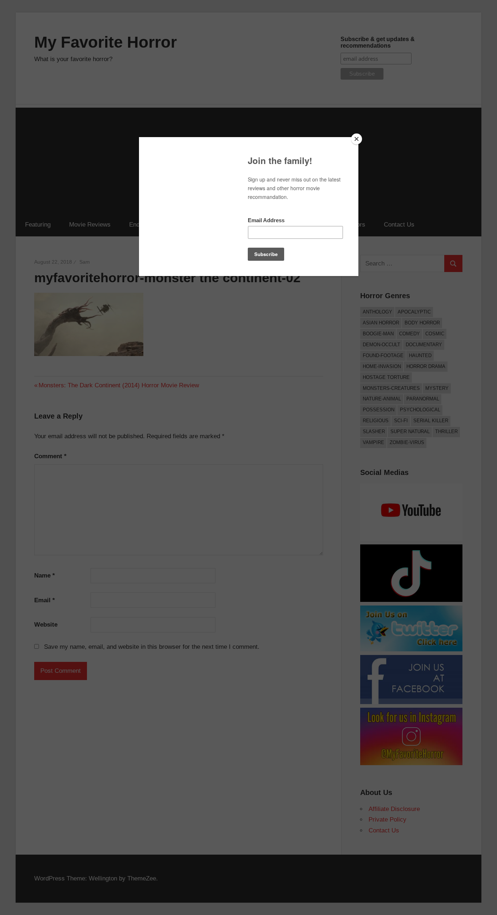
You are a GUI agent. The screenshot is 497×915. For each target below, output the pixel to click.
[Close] (356, 138)
